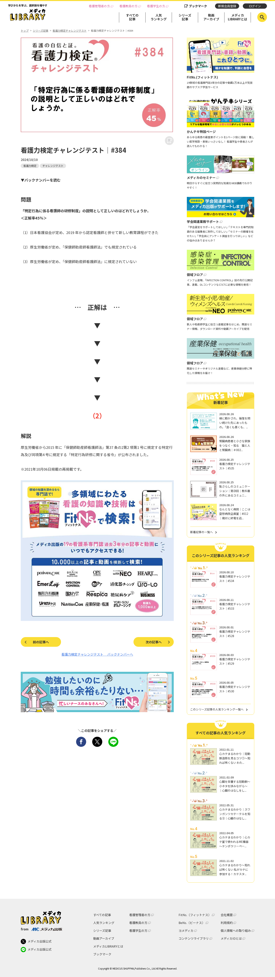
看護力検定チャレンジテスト (70, 30)
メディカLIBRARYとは (237, 17)
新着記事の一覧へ (201, 532)
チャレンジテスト (52, 166)
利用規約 (227, 923)
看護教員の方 (128, 6)
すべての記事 (132, 17)
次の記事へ (154, 641)
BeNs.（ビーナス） (192, 923)
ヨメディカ (186, 930)
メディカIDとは (231, 938)
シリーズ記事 (185, 17)
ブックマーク (198, 6)
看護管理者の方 (99, 6)
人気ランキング (159, 17)
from (25, 929)
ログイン (255, 6)
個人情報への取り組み (236, 930)
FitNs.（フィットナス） (195, 915)
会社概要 (227, 915)
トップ (25, 30)
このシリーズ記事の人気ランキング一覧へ (217, 709)
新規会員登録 (227, 6)
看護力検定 (29, 166)
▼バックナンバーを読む (41, 180)
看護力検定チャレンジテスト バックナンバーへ (97, 654)
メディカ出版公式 (40, 941)
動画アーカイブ (211, 17)
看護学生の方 (156, 6)
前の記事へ (41, 641)
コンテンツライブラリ (194, 938)
